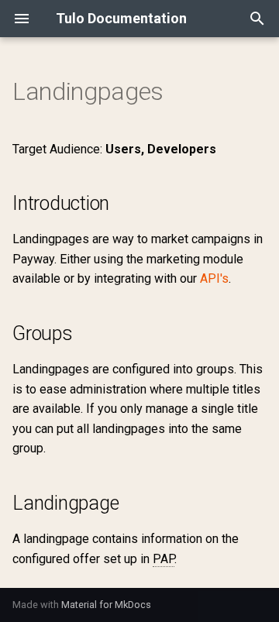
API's (214, 278)
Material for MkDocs (106, 604)
